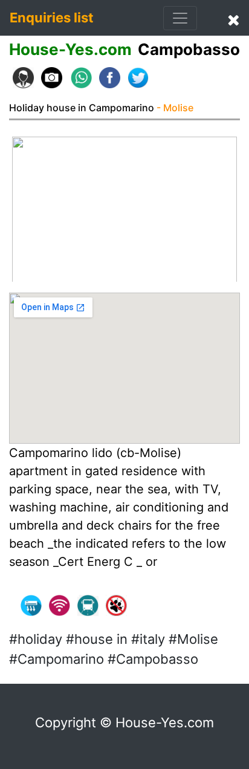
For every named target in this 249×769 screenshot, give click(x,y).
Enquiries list (52, 17)
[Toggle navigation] (180, 18)
